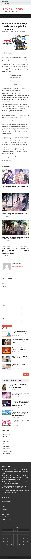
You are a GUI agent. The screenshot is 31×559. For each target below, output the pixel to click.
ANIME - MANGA (5, 21)
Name (3, 305)
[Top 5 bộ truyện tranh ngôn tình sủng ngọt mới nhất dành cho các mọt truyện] (15, 184)
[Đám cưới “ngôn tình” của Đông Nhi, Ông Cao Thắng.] (6, 361)
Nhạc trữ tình (6, 446)
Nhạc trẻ (5, 443)
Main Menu (8, 16)
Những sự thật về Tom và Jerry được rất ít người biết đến (20, 348)
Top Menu (5, 1)
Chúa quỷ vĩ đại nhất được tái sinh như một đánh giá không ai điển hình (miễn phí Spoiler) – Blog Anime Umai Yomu (20, 413)
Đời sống (5, 436)
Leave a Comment (21, 31)
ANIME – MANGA (7, 434)
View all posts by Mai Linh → (19, 266)
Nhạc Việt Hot (6, 448)
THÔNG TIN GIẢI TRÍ (15, 8)
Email (4, 312)
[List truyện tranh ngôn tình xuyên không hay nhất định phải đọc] (15, 211)
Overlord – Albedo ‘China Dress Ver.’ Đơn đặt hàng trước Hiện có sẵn (20, 422)
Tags (19, 380)
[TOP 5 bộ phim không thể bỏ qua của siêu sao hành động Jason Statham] (6, 344)
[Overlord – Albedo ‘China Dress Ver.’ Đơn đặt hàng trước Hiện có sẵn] (6, 425)
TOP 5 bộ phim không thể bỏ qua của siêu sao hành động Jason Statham (20, 341)
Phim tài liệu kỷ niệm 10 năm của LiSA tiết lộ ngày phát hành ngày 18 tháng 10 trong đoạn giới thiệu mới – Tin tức (20, 403)
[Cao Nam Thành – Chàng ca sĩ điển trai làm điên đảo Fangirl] (6, 369)
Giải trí (4, 439)
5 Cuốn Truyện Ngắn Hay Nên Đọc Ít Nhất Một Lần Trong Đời (20, 332)
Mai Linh (14, 31)
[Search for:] (15, 374)
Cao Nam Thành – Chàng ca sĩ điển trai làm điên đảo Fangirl (19, 365)
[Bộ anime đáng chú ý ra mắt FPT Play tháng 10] (6, 398)
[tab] (5, 380)
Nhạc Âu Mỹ (6, 441)
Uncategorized (6, 453)
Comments (13, 380)
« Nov (3, 551)
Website (4, 318)
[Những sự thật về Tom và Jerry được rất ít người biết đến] (6, 353)
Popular (5, 380)
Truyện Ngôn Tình (7, 451)
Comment (5, 286)
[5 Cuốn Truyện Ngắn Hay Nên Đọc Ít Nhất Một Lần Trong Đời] (6, 336)
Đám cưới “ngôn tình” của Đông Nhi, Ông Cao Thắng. (20, 357)
